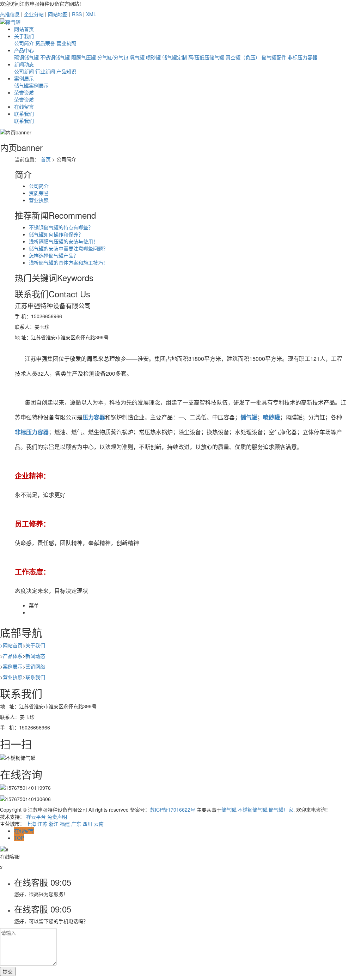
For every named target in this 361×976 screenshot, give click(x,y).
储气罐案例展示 (31, 85)
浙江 (54, 823)
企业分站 (34, 14)
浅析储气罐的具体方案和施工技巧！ (68, 262)
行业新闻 (45, 71)
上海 (31, 823)
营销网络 (35, 666)
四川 (87, 823)
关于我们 (24, 36)
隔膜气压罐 (83, 57)
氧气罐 (137, 57)
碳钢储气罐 (26, 57)
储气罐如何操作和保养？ (56, 234)
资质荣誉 (45, 43)
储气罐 (228, 809)
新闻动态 (24, 64)
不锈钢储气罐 (55, 57)
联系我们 (24, 113)
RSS (77, 14)
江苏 (42, 823)
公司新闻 (24, 71)
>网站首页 (11, 645)
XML (91, 14)
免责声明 (57, 816)
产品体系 (13, 655)
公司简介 (24, 43)
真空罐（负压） (243, 57)
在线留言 (24, 106)
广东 (76, 823)
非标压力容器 (302, 57)
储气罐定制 (174, 57)
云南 (99, 823)
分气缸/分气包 (112, 57)
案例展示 (24, 78)
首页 (46, 159)
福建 (65, 823)
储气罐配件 (274, 57)
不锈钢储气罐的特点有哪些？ (61, 227)
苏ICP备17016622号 (172, 809)
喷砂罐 (153, 57)
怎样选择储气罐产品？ (53, 255)
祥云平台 (36, 816)
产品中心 (24, 50)
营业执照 (66, 43)
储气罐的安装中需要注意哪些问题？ (68, 248)
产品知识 (66, 71)
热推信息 (10, 14)
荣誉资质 (24, 92)
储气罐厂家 (281, 809)
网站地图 (58, 14)
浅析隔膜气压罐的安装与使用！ (63, 241)
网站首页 (24, 28)
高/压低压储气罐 (206, 57)
